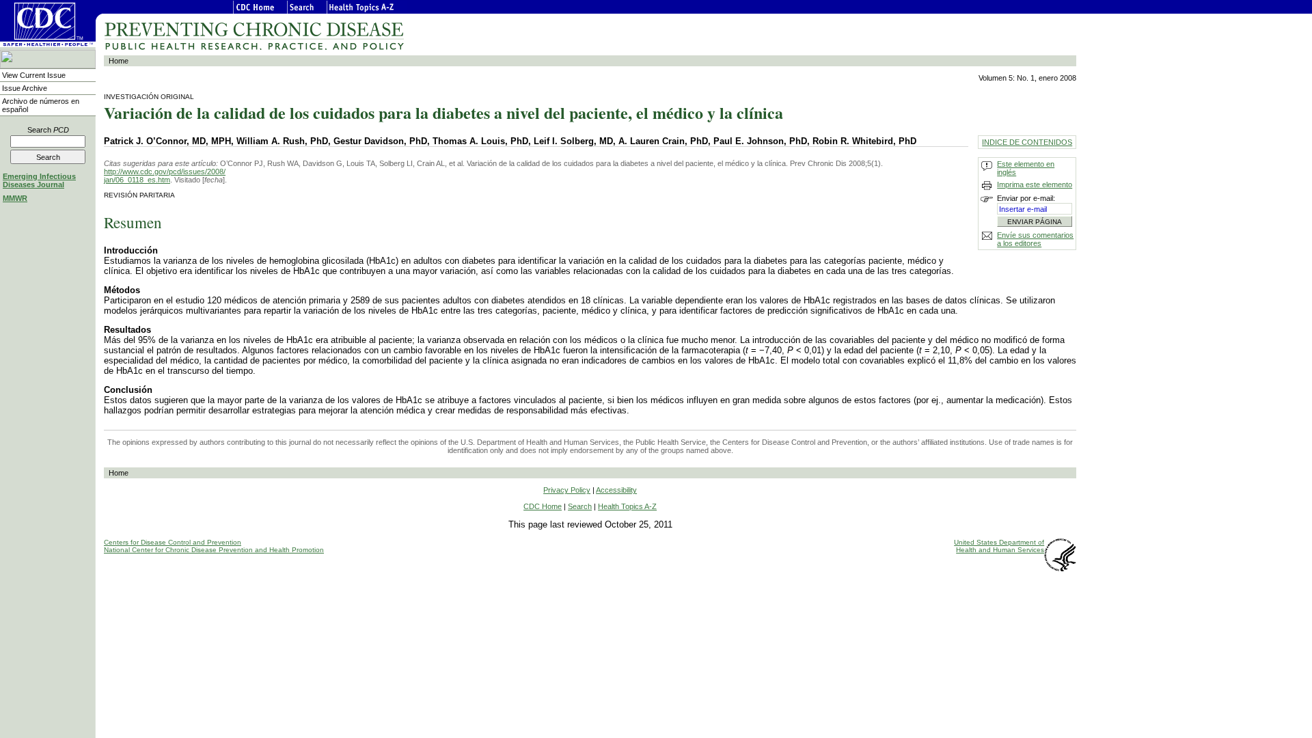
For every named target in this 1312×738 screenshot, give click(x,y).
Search (48, 130)
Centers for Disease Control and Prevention (172, 542)
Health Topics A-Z (627, 506)
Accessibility (616, 490)
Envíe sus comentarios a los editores (1035, 239)
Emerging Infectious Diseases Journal (39, 180)
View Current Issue (34, 75)
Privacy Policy (566, 490)
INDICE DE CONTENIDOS (1027, 142)
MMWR (15, 198)
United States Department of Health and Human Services (999, 546)
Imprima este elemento (1034, 184)
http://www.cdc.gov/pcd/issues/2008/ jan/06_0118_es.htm (165, 175)
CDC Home (542, 506)
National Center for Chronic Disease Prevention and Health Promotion (214, 550)
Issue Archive (24, 88)
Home (118, 61)
